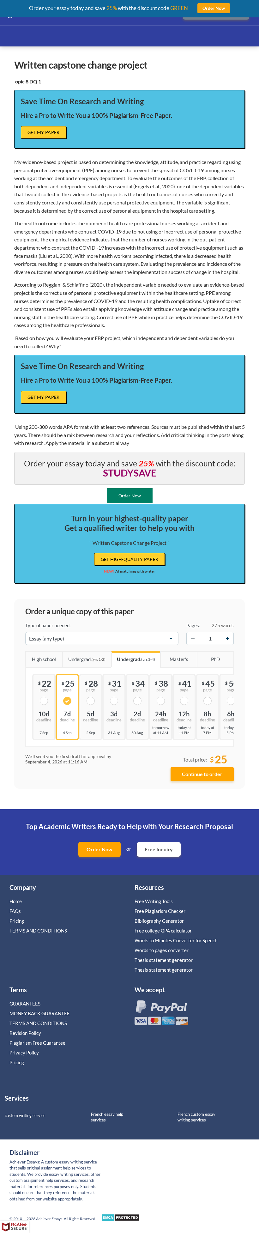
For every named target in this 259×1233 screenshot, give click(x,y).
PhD (215, 659)
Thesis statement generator (164, 960)
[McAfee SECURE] (14, 1227)
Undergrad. (86, 659)
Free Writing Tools (154, 901)
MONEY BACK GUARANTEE (39, 1013)
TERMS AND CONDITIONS (38, 930)
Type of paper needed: (48, 625)
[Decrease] (193, 639)
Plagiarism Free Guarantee (37, 1043)
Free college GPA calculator (163, 930)
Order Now (99, 849)
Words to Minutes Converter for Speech (176, 940)
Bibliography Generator (159, 921)
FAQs (15, 911)
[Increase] (227, 639)
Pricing (16, 921)
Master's (179, 659)
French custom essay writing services (196, 1117)
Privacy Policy (24, 1052)
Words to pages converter (162, 950)
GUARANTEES (24, 1003)
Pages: (193, 625)
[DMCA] (120, 1219)
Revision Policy (25, 1033)
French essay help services (107, 1117)
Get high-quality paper (130, 559)
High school (44, 659)
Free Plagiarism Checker (160, 911)
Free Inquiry (159, 849)
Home (15, 901)
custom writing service (25, 1115)
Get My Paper (43, 132)
